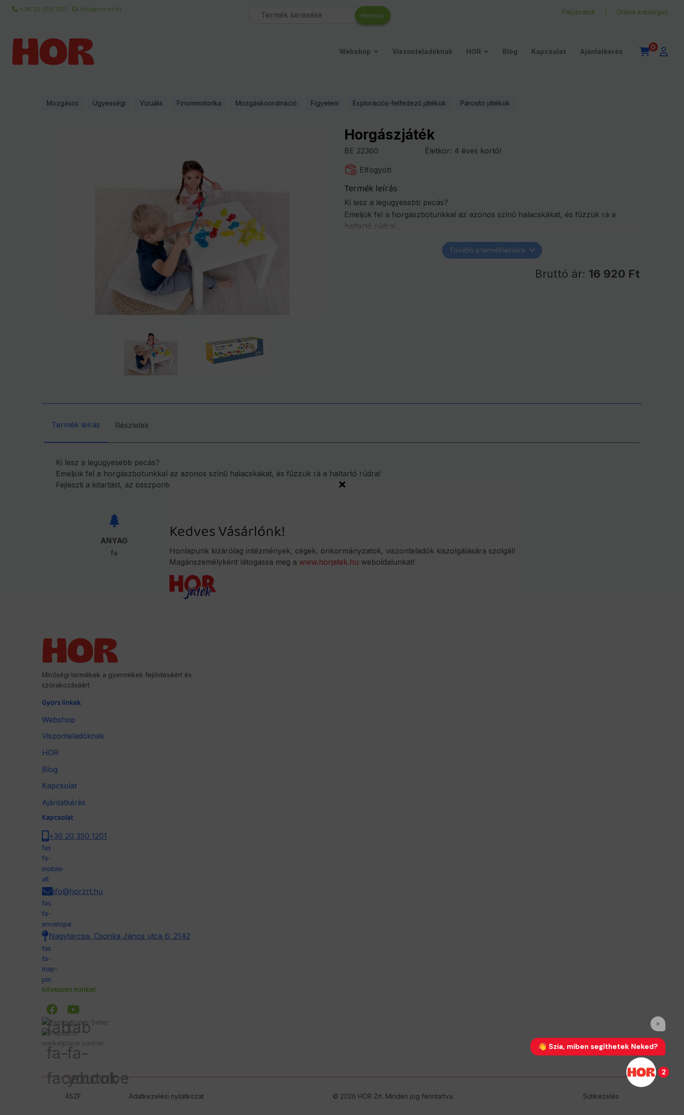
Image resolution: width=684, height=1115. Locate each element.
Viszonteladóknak (422, 51)
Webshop (355, 51)
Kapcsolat (548, 51)
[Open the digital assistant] (641, 1072)
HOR (473, 51)
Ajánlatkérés (601, 51)
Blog (510, 51)
